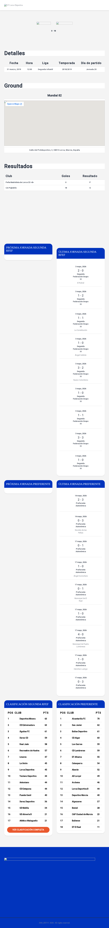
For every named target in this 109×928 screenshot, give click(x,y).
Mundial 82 (55, 95)
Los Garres (77, 744)
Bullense (76, 821)
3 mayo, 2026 (80, 266)
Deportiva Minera (27, 719)
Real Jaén (24, 744)
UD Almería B (26, 814)
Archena (76, 782)
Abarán (75, 770)
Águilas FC (25, 731)
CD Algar (76, 738)
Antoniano (24, 782)
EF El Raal (76, 827)
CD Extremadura (27, 725)
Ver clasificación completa (28, 830)
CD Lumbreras (78, 750)
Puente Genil (25, 795)
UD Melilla (24, 808)
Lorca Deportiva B (80, 789)
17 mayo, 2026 (81, 541)
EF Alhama (77, 757)
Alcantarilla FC (78, 719)
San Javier (77, 725)
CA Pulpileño (11, 188)
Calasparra (77, 763)
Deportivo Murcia (80, 795)
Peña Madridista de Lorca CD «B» (20, 182)
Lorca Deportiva (27, 770)
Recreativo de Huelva (29, 750)
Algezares (77, 801)
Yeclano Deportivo (28, 776)
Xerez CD (24, 738)
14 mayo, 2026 (81, 496)
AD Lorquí (76, 776)
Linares (23, 757)
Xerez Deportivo (27, 801)
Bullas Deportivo (79, 731)
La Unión (24, 763)
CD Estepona (25, 789)
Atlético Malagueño (29, 821)
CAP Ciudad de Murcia (82, 814)
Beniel (75, 808)
